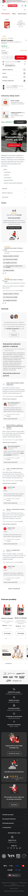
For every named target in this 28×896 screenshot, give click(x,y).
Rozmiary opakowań (8, 80)
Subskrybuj (14, 804)
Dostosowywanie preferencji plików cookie (14, 885)
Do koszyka (20, 122)
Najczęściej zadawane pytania (11, 374)
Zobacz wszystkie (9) (14, 588)
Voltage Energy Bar (18, 113)
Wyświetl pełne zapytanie (9, 399)
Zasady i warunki (14, 888)
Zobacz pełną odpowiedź (10, 418)
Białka (14, 13)
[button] (25, 638)
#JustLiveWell (7, 654)
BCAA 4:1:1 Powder (21, 618)
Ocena (4, 73)
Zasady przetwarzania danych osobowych (14, 891)
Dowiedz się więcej (14, 145)
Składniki (4, 188)
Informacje (5, 197)
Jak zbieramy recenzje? (14, 227)
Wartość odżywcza (7, 69)
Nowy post (14, 335)
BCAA (4, 36)
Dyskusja (4, 77)
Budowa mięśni (22, 13)
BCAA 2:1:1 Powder (7, 618)
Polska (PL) (14, 875)
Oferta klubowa (5, 13)
